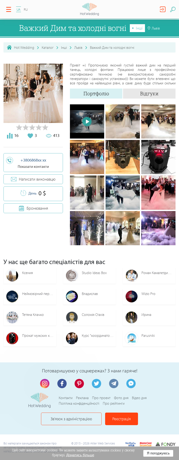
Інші (139, 28)
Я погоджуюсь (158, 453)
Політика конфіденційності (79, 403)
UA (19, 9)
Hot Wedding (24, 47)
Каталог (48, 47)
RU (26, 9)
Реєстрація (121, 418)
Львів (78, 47)
